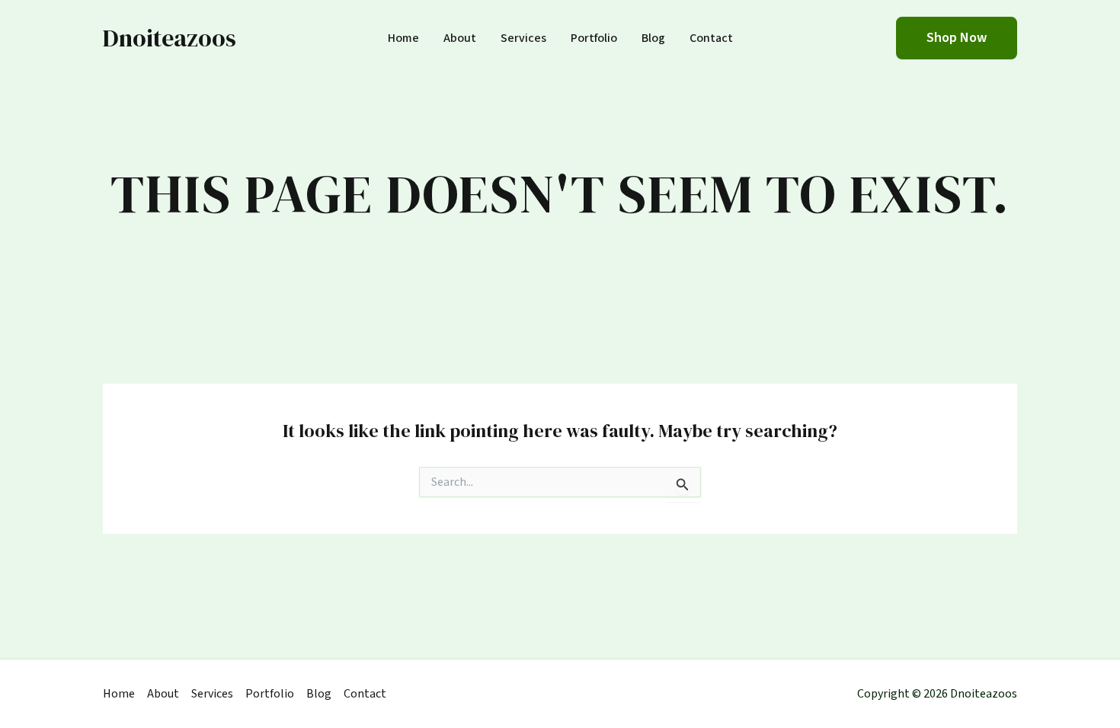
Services (523, 38)
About (459, 38)
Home (403, 38)
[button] (956, 38)
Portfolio (594, 38)
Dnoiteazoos (169, 38)
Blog (653, 38)
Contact (711, 38)
